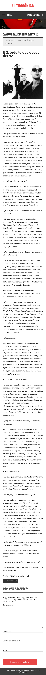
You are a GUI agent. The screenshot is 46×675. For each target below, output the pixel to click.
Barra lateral (33, 15)
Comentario (8, 605)
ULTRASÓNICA (23, 5)
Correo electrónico (11, 641)
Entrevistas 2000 (10, 581)
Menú (9, 15)
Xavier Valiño (21, 40)
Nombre (7, 631)
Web (5, 650)
